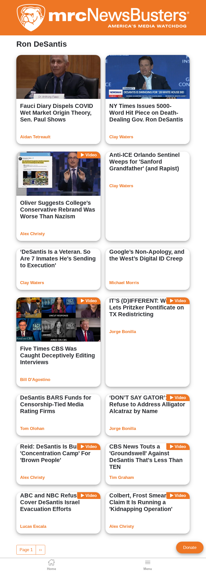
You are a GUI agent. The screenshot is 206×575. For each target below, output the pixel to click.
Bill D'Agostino (35, 379)
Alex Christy (32, 233)
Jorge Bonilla (122, 331)
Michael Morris (124, 282)
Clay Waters (121, 137)
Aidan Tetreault (35, 137)
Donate (189, 547)
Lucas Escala (33, 526)
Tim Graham (121, 477)
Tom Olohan (32, 428)
